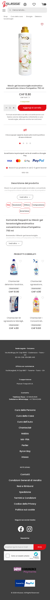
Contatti (25, 474)
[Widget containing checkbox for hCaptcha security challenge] (22, 555)
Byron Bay (25, 451)
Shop (6, 16)
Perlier (25, 445)
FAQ (8, 205)
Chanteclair (25, 427)
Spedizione (25, 492)
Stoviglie (29, 16)
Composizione (38, 205)
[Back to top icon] (45, 595)
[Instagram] (29, 529)
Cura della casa (17, 16)
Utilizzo (27, 205)
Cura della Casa (25, 415)
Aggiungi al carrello (32, 107)
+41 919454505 (31, 397)
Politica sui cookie (25, 509)
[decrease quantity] (6, 107)
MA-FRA (25, 439)
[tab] (8, 205)
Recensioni (16, 205)
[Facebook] (21, 529)
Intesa (25, 457)
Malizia (25, 433)
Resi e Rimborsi (25, 486)
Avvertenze (24, 211)
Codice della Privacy (25, 503)
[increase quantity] (14, 107)
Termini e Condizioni (25, 497)
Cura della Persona (25, 410)
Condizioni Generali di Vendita (25, 480)
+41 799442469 (35, 399)
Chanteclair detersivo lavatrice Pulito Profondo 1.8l (14, 284)
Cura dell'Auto (25, 421)
